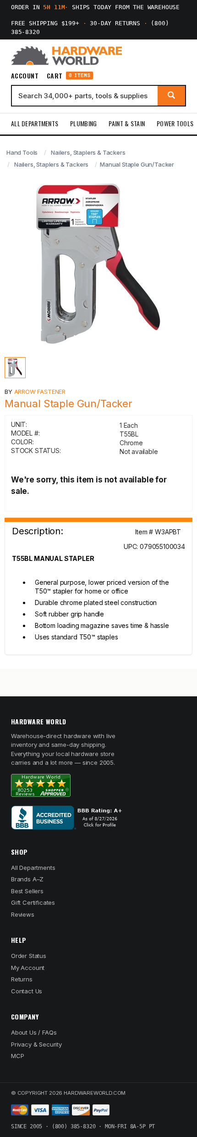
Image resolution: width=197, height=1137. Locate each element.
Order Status (28, 955)
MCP (17, 1055)
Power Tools (175, 123)
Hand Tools (22, 152)
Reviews (22, 914)
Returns (22, 979)
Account (24, 76)
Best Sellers (27, 891)
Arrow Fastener (40, 391)
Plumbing (83, 123)
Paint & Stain (127, 123)
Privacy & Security (36, 1044)
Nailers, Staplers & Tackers (88, 152)
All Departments (34, 123)
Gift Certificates (33, 902)
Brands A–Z (27, 879)
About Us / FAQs (33, 1032)
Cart (68, 75)
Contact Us (26, 991)
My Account (27, 967)
